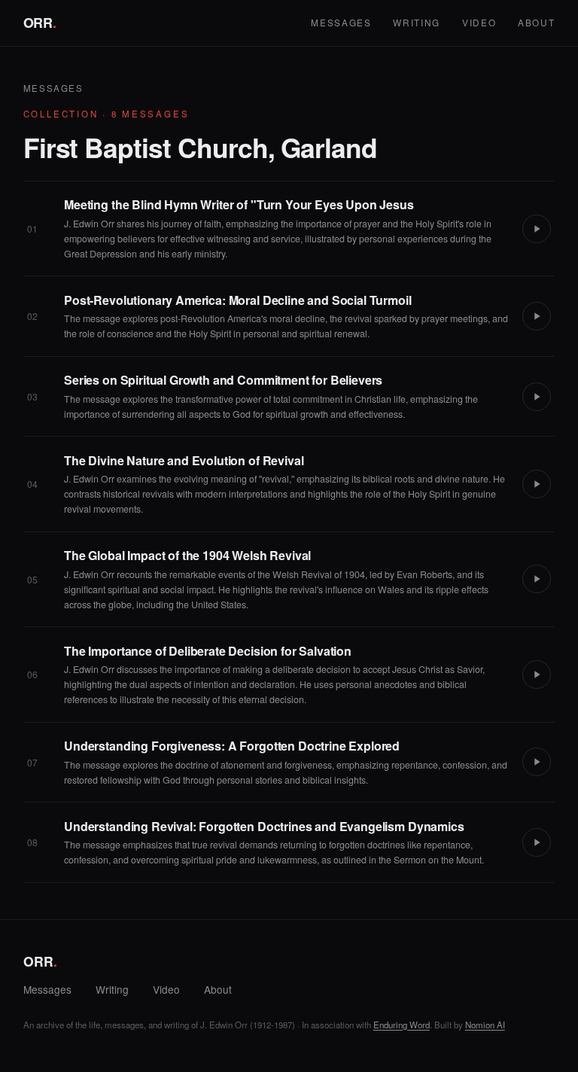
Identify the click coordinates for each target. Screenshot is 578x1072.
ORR (39, 22)
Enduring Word (401, 1025)
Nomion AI (485, 1025)
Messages (341, 22)
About (536, 22)
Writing (416, 22)
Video (479, 22)
